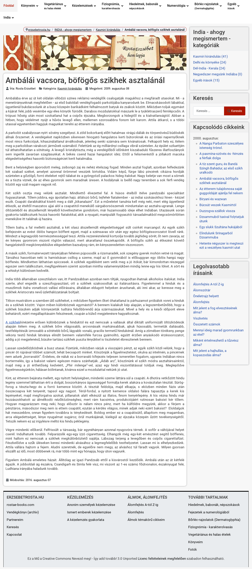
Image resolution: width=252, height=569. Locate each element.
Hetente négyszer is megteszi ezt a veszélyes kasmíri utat (221, 245)
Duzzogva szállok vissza (217, 211)
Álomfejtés (136, 512)
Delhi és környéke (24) (209, 62)
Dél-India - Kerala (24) (209, 68)
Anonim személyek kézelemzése (91, 505)
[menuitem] (9, 6)
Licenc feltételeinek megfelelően (162, 559)
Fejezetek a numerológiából (208, 512)
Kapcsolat (14, 534)
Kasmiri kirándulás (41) (210, 56)
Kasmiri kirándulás (69, 88)
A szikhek (13, 322)
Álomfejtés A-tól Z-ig (143, 505)
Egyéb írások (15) (206, 80)
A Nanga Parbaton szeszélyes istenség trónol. (221, 145)
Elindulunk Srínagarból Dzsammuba (216, 235)
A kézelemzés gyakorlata (85, 520)
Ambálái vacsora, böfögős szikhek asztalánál (218, 181)
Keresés (236, 111)
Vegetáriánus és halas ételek (209, 534)
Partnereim (15, 520)
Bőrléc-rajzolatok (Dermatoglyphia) (214, 520)
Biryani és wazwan (213, 199)
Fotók (192, 549)
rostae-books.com (20, 505)
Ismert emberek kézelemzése (89, 512)
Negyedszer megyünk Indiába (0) (217, 74)
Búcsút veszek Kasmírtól (217, 205)
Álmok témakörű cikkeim (146, 520)
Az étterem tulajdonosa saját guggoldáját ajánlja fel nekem (221, 191)
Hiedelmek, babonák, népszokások (214, 505)
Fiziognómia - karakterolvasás (210, 527)
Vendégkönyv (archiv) (23, 512)
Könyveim (195, 542)
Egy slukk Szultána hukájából (220, 227)
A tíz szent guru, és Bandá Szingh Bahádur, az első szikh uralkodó (221, 168)
